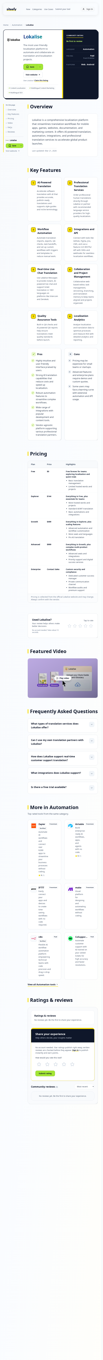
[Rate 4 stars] (85, 625)
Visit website (31, 74)
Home (5, 25)
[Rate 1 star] (69, 625)
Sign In (90, 9)
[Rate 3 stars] (80, 625)
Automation (17, 25)
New (28, 9)
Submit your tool (62, 9)
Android (90, 64)
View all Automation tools (42, 984)
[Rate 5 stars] (91, 625)
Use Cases (48, 9)
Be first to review (74, 41)
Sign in (75, 1050)
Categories (37, 9)
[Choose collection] (40, 67)
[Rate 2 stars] (74, 625)
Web (83, 64)
